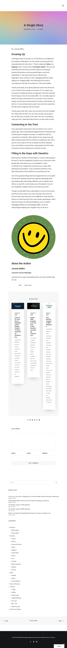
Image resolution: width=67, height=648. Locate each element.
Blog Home (33, 620)
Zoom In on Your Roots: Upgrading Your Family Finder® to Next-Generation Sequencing (18, 327)
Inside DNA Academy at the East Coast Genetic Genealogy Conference (33, 326)
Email (29, 453)
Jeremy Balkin (27, 285)
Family (41, 29)
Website (44, 453)
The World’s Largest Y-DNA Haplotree (49, 322)
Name (14, 453)
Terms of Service (51, 637)
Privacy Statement (41, 637)
